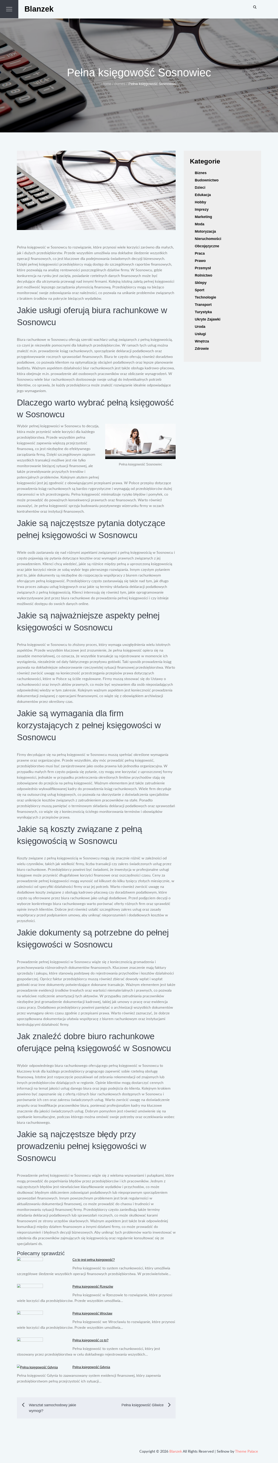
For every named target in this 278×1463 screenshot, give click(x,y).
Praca (200, 253)
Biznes (201, 173)
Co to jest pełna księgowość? (93, 1259)
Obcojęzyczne (207, 246)
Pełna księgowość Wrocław (92, 1313)
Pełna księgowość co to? (90, 1340)
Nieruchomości (208, 239)
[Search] (254, 7)
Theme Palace (246, 1451)
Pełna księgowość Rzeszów (92, 1286)
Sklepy (201, 283)
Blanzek (39, 9)
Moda (199, 224)
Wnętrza (202, 341)
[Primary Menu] (9, 9)
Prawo (200, 261)
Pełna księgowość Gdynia (91, 1367)
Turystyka (203, 312)
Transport (203, 305)
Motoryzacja (205, 231)
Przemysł (203, 268)
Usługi (200, 334)
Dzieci (200, 187)
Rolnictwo (203, 275)
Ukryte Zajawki (207, 319)
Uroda (200, 327)
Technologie (205, 297)
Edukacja (203, 195)
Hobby (200, 202)
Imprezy (202, 209)
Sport (199, 290)
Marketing (203, 217)
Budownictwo (207, 180)
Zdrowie (202, 349)
